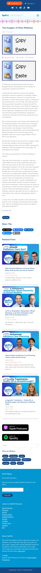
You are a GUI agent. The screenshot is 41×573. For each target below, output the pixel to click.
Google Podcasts (7, 517)
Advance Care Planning (11, 362)
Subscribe (30, 4)
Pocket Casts (6, 523)
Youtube (5, 526)
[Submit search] (37, 446)
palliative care (26, 460)
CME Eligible (13, 456)
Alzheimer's (13, 320)
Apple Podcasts (7, 508)
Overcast (5, 510)
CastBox (5, 521)
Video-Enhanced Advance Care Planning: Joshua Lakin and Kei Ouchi (20, 356)
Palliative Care (13, 275)
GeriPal (21, 58)
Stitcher (4, 519)
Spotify (4, 512)
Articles (5, 218)
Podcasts (6, 246)
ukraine (13, 463)
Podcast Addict (7, 515)
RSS (3, 528)
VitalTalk (20, 463)
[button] (38, 15)
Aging (6, 409)
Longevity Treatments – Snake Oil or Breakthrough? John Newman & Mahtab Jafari (20, 402)
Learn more (21, 551)
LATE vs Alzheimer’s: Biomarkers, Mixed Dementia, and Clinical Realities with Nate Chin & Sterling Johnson (20, 313)
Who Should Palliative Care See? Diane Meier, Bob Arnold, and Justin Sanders (19, 269)
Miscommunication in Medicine (11, 460)
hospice (22, 456)
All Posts (31, 58)
